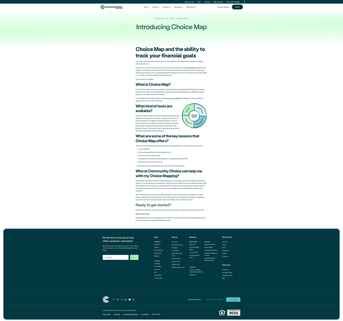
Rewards (156, 256)
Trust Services (158, 278)
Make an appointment (142, 214)
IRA (155, 272)
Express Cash (176, 264)
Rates (199, 2)
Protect (186, 98)
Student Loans (176, 261)
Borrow (155, 7)
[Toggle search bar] (244, 2)
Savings (156, 247)
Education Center (227, 272)
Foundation (225, 250)
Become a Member (223, 7)
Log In (237, 7)
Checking (157, 244)
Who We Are (191, 7)
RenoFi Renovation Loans (177, 255)
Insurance (157, 269)
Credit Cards (157, 253)
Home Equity (175, 250)
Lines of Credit (193, 252)
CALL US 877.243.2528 (233, 2)
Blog (223, 278)
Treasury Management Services (211, 254)
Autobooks (192, 275)
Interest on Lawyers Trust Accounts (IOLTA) (195, 271)
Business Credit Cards (211, 250)
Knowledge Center (227, 275)
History (224, 245)
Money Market (209, 247)
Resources (177, 7)
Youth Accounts (158, 250)
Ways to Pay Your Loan (178, 267)
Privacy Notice (107, 314)
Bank (145, 7)
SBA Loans (192, 244)
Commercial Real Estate (194, 248)
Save (168, 98)
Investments (157, 275)
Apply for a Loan (189, 2)
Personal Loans (176, 258)
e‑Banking (157, 263)
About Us (224, 242)
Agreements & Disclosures (130, 314)
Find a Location (233, 299)
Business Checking (210, 244)
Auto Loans (175, 242)
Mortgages (175, 248)
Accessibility (117, 314)
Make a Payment (218, 2)
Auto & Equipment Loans (194, 256)
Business (166, 7)
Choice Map (190, 68)
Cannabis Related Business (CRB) (210, 259)
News (223, 248)
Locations (207, 2)
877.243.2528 (218, 299)
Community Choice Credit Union (111, 7)
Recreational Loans (177, 245)
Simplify (178, 98)
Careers (224, 253)
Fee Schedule (145, 314)
